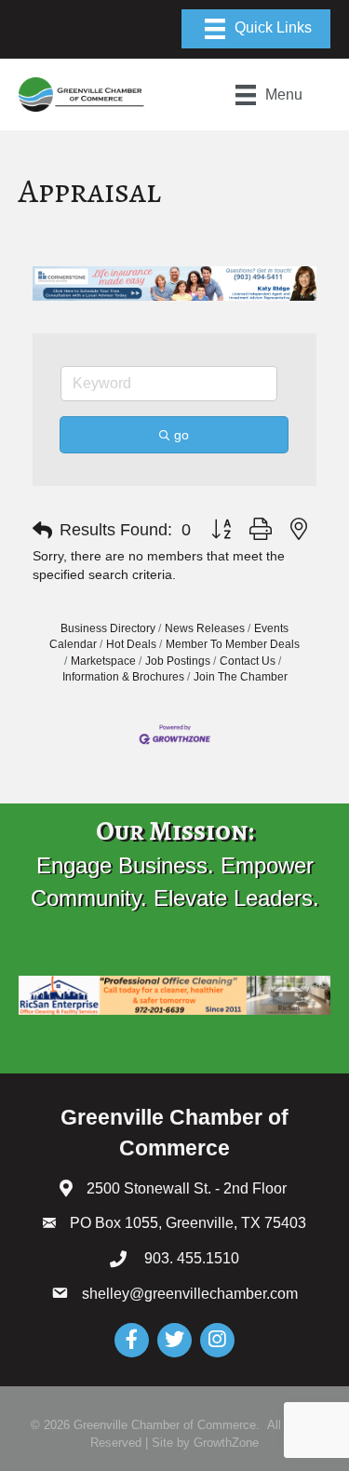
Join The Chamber (241, 676)
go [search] (181, 434)
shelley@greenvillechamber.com (190, 1294)
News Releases (205, 628)
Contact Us (247, 661)
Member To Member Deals (233, 644)
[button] (42, 531)
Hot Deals (131, 644)
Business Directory (107, 628)
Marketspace (103, 661)
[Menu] (255, 28)
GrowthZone (226, 1443)
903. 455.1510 (190, 1258)
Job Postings (177, 661)
